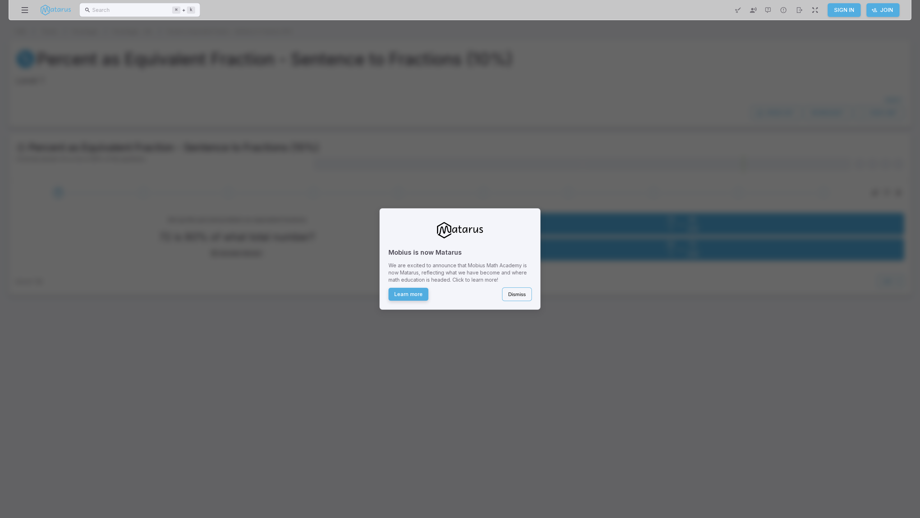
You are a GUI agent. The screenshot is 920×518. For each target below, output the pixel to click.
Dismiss (517, 294)
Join (886, 9)
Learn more (408, 294)
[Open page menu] (25, 10)
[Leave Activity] (799, 10)
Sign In (844, 9)
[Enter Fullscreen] (815, 10)
